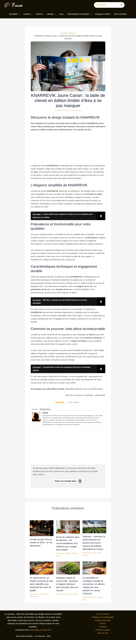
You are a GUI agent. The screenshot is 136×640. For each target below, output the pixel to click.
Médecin (68, 553)
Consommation (44, 594)
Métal (99, 553)
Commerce (68, 594)
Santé (58, 556)
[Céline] (36, 416)
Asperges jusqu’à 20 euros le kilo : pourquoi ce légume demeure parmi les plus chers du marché (67, 584)
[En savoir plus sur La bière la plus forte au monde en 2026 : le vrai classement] (41, 528)
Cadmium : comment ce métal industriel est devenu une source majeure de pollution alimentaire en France (94, 542)
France (94, 553)
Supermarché (34, 596)
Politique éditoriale (103, 620)
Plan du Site (103, 633)
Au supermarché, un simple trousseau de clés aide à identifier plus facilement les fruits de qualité (41, 584)
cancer (94, 597)
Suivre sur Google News (66, 481)
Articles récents (45, 409)
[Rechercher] (122, 5)
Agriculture (59, 594)
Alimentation (60, 553)
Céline (45, 413)
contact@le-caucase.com (40, 630)
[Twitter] (37, 423)
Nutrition (74, 553)
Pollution (85, 555)
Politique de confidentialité (103, 617)
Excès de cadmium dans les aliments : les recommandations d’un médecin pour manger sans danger (67, 543)
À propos (34, 409)
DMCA (103, 623)
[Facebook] (128, 5)
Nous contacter (102, 614)
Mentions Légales (102, 630)
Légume (75, 594)
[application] (18, 14)
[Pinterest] (131, 5)
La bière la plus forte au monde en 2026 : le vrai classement (41, 542)
